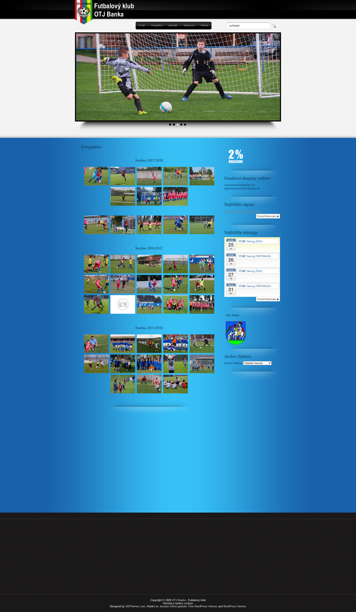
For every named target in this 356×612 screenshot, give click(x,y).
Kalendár (173, 25)
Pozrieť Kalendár (267, 216)
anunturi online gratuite (173, 606)
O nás (142, 25)
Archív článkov (233, 363)
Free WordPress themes (202, 606)
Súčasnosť (189, 25)
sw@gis (188, 603)
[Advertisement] (252, 444)
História (204, 25)
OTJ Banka (179, 600)
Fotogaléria (156, 25)
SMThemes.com (135, 606)
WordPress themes (234, 606)
